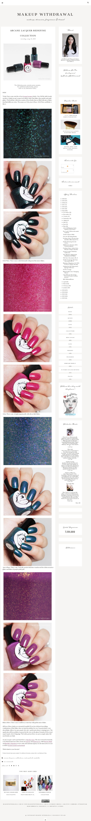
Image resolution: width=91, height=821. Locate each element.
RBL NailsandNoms (68, 279)
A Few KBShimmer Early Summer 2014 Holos (69, 228)
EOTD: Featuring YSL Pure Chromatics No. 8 (70, 260)
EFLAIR (63, 815)
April (64, 281)
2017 (63, 204)
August (65, 220)
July (64, 222)
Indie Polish (28, 758)
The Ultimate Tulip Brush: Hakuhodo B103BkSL (70, 255)
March (65, 283)
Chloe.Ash (70, 449)
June (64, 224)
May (64, 226)
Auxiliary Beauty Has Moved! (70, 463)
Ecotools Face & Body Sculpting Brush (71, 132)
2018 (63, 202)
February (66, 285)
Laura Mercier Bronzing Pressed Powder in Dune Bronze (70, 276)
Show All (78, 503)
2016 (63, 206)
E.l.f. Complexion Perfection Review (70, 116)
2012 (63, 292)
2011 (63, 294)
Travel (70, 376)
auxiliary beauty (70, 461)
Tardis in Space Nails (68, 234)
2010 (63, 296)
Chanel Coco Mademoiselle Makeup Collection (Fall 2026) (70, 438)
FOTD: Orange (67, 269)
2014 (63, 210)
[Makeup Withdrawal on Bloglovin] (70, 403)
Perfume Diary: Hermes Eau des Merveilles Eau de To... (71, 239)
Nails (70, 311)
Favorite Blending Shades (70, 236)
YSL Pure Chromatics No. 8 (70, 258)
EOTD (70, 324)
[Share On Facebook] (10, 766)
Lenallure (70, 428)
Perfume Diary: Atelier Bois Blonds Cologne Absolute (70, 249)
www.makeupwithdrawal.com (35, 804)
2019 (63, 200)
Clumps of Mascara (70, 472)
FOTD (70, 344)
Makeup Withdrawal (45, 13)
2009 (63, 298)
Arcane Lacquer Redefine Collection (70, 252)
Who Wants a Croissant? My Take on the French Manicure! (70, 493)
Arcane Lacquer (9, 758)
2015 (63, 208)
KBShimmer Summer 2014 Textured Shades (70, 245)
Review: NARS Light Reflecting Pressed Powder (70, 148)
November (66, 214)
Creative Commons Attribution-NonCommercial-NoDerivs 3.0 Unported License (57, 805)
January (65, 287)
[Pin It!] (14, 766)
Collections (70, 331)
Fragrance (70, 357)
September (66, 218)
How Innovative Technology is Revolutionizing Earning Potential (69, 452)
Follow (70, 185)
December (66, 212)
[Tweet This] (12, 766)
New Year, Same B (69, 474)
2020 (63, 198)
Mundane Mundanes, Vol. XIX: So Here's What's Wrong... (71, 264)
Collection (19, 758)
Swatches (37, 758)
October (65, 216)
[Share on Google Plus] (16, 766)
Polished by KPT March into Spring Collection (70, 267)
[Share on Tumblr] (18, 766)
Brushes (70, 350)
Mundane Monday (70, 363)
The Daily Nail (70, 483)
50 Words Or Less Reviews (70, 370)
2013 (63, 290)
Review (70, 318)
